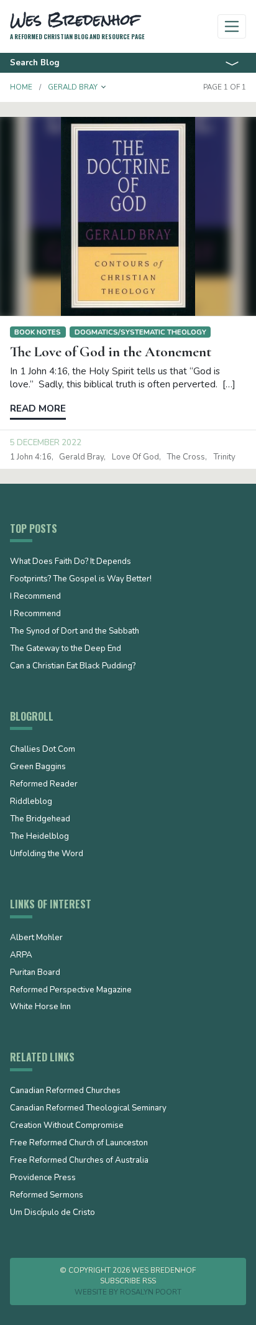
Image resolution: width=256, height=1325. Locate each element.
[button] (104, 87)
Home (21, 87)
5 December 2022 (45, 442)
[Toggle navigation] (232, 26)
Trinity (224, 457)
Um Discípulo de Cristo (52, 1213)
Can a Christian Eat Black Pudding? (72, 667)
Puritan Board (35, 973)
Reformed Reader (44, 785)
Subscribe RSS (128, 1281)
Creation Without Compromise (67, 1126)
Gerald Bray (81, 457)
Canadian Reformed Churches (65, 1091)
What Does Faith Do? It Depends (70, 562)
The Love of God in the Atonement (110, 352)
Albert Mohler (36, 938)
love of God (135, 457)
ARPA (21, 956)
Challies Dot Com (42, 750)
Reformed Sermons (46, 1196)
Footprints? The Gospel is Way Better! (81, 579)
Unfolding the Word (46, 854)
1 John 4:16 (31, 457)
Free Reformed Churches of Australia (79, 1161)
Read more (38, 408)
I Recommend (35, 597)
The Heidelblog (39, 837)
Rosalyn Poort (150, 1292)
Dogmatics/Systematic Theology (140, 332)
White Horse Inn (40, 1007)
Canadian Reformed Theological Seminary (88, 1109)
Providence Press (43, 1178)
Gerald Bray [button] (73, 87)
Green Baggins (38, 767)
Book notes (37, 332)
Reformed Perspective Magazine (71, 990)
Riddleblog (31, 802)
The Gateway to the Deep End (65, 649)
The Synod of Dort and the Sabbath (74, 632)
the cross (186, 457)
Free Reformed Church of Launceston (79, 1143)
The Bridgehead (40, 819)
